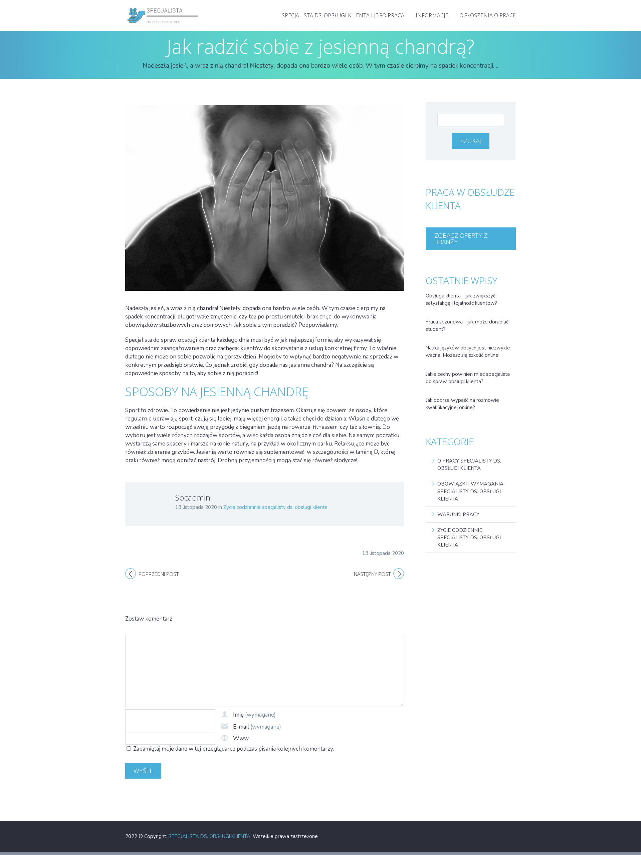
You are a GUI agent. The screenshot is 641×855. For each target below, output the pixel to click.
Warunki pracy (458, 514)
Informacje (432, 15)
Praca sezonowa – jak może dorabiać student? (467, 325)
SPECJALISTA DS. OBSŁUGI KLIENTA (209, 836)
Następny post (372, 574)
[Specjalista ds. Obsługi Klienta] (163, 6)
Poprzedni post (159, 574)
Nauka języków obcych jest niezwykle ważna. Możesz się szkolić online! (468, 351)
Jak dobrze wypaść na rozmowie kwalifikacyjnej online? (462, 404)
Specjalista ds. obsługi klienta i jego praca (343, 15)
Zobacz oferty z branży (460, 238)
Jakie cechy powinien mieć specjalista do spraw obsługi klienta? (468, 378)
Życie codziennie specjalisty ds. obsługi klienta (275, 507)
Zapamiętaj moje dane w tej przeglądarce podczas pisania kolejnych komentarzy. (233, 749)
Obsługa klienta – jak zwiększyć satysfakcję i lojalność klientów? (461, 299)
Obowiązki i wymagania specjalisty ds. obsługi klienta (470, 491)
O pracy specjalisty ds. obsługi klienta (469, 465)
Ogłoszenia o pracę (487, 15)
